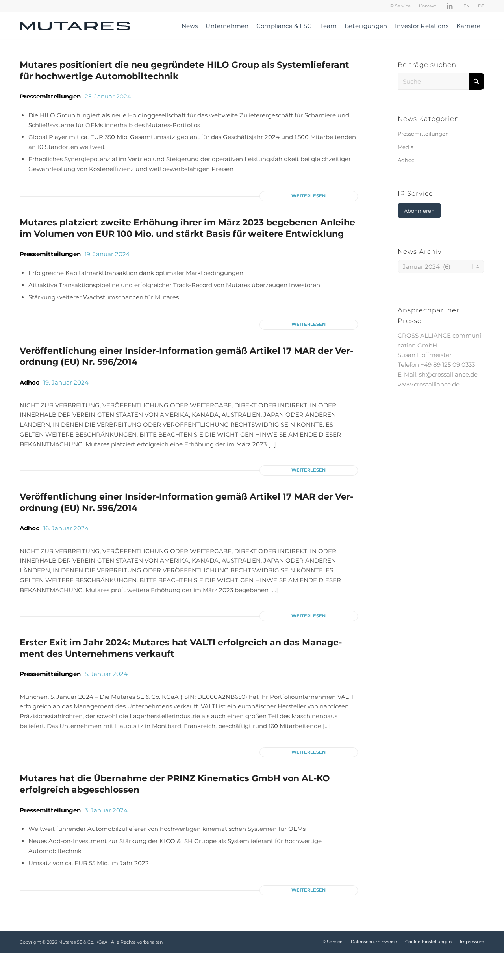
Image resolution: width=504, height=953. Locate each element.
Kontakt (427, 6)
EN (466, 6)
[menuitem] (400, 6)
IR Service (400, 6)
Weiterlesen (308, 196)
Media (406, 147)
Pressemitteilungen (50, 96)
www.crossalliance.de (429, 384)
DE (481, 6)
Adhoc (29, 382)
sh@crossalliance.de (448, 374)
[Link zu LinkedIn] (450, 6)
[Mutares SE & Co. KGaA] (75, 26)
